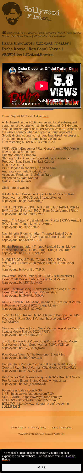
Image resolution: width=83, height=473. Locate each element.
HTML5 (61, 434)
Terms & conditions (62, 427)
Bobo (45, 116)
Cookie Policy (18, 427)
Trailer (31, 33)
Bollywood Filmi (16, 33)
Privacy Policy (38, 427)
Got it (41, 467)
